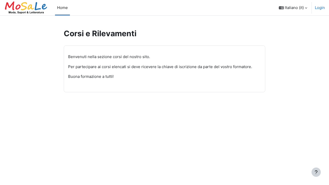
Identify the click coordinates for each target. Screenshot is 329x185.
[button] (293, 7)
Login (320, 7)
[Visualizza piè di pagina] (316, 172)
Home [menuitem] (62, 7)
